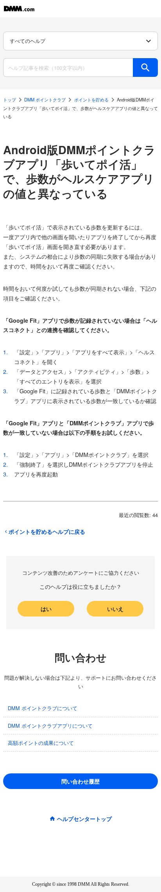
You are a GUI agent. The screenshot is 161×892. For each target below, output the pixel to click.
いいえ (115, 609)
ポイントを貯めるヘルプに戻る (47, 531)
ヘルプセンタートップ (84, 818)
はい (46, 609)
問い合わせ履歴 (80, 781)
